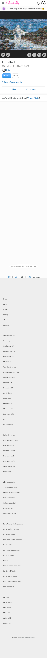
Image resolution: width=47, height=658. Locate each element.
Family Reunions (9, 351)
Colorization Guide (9, 498)
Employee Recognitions (11, 372)
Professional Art (8, 388)
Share (15, 75)
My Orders (7, 608)
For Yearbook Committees (12, 566)
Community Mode (9, 513)
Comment (31, 89)
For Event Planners (9, 545)
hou (8, 69)
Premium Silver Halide (10, 440)
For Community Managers (12, 581)
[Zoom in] (29, 55)
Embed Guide (8, 508)
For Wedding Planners (11, 529)
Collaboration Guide (10, 503)
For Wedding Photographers (13, 524)
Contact (6, 325)
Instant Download (9, 435)
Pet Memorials (8, 424)
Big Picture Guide (9, 482)
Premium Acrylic (9, 461)
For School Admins (9, 571)
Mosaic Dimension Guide (11, 492)
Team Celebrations (9, 367)
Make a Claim (7, 613)
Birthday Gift (7, 404)
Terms (19, 637)
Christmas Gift (8, 409)
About (5, 320)
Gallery (5, 309)
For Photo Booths (9, 534)
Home (5, 299)
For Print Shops (8, 555)
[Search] (8, 55)
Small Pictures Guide (10, 487)
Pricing (5, 315)
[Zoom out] (34, 55)
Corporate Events (9, 377)
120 (29, 277)
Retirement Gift (8, 414)
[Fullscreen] (44, 55)
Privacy (14, 637)
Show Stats (33, 98)
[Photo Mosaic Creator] (12, 3)
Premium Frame (8, 445)
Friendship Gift (8, 356)
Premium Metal (8, 456)
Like (14, 89)
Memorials (7, 362)
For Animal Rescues (10, 576)
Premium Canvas (9, 451)
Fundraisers (7, 393)
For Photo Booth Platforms (12, 540)
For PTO (6, 560)
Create (5, 304)
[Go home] (39, 55)
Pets (4, 419)
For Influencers (8, 587)
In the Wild (7, 618)
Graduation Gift (8, 346)
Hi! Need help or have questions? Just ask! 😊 (25, 8)
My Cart (6, 597)
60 (16, 277)
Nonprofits (7, 398)
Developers (7, 623)
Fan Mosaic (7, 472)
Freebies (6, 75)
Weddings (6, 341)
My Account (7, 602)
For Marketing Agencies (11, 550)
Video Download (9, 466)
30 (9, 277)
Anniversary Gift (8, 336)
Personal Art (7, 383)
